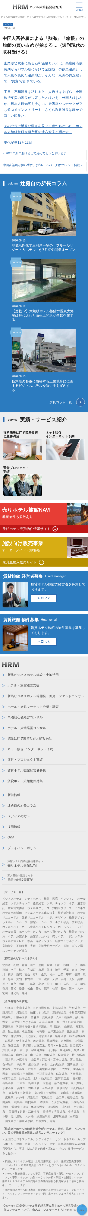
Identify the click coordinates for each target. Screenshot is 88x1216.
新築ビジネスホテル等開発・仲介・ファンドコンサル (45, 696)
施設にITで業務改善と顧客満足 (29, 738)
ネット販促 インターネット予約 (30, 749)
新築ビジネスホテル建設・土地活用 (33, 675)
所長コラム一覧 (66, 402)
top (81, 1209)
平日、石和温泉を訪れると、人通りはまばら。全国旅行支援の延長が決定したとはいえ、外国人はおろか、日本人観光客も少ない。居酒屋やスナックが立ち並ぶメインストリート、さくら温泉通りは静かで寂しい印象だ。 (43, 104)
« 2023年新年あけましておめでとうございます (34, 153)
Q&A (10, 837)
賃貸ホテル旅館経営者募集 (26, 770)
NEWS (8, 24)
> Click (44, 598)
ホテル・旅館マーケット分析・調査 (33, 706)
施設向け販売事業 (20, 877)
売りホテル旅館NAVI (25, 863)
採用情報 (13, 827)
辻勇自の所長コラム (21, 805)
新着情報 (13, 795)
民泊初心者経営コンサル (25, 717)
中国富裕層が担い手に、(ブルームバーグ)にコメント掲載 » (42, 165)
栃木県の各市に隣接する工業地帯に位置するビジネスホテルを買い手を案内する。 (42, 386)
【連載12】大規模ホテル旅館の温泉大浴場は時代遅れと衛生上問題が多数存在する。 (43, 315)
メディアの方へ (18, 816)
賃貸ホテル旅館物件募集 (25, 781)
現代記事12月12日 (18, 142)
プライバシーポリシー (23, 848)
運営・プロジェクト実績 (25, 759)
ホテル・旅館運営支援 (23, 685)
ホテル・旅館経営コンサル (26, 728)
